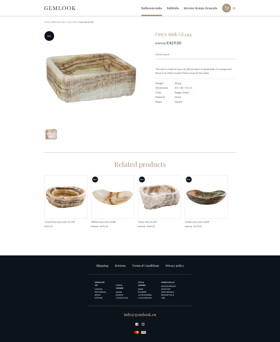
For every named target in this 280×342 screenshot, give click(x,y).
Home (47, 22)
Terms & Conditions (145, 266)
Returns (120, 266)
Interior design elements (200, 8)
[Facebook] (136, 324)
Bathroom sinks (151, 8)
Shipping (102, 266)
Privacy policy (175, 266)
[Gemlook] (60, 8)
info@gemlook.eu (140, 314)
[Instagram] (143, 324)
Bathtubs (173, 8)
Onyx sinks (72, 22)
